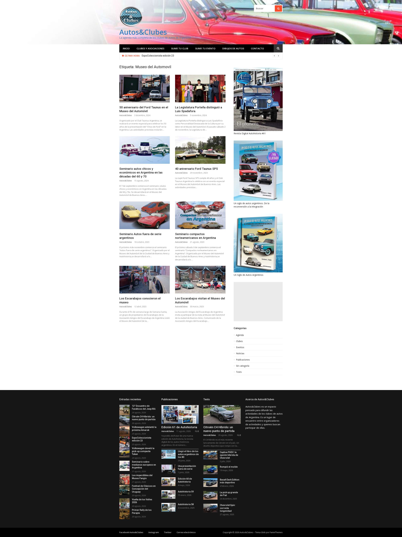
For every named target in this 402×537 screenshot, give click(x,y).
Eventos (240, 347)
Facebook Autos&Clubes (131, 532)
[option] (211, 55)
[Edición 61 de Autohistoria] (180, 414)
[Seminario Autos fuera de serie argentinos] (144, 215)
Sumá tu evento (205, 48)
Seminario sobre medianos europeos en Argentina (144, 465)
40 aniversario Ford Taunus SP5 (196, 169)
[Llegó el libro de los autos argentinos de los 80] (168, 454)
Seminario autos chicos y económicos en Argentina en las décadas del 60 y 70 (141, 172)
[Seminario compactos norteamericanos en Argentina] (200, 215)
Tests (239, 372)
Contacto (257, 48)
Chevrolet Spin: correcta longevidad (227, 508)
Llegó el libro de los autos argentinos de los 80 (188, 454)
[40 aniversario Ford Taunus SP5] (200, 150)
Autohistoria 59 (186, 491)
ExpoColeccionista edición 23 (158, 55)
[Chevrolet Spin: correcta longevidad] (210, 508)
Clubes (239, 341)
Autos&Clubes (143, 32)
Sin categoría (242, 365)
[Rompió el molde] (210, 469)
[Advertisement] (258, 301)
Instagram (153, 532)
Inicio (126, 48)
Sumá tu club (179, 48)
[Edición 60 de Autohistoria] (168, 481)
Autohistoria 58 (186, 504)
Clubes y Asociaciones (150, 48)
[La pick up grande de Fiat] (210, 495)
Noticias (240, 353)
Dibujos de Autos (233, 48)
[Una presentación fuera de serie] (168, 469)
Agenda (240, 335)
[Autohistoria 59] (168, 494)
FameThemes (276, 532)
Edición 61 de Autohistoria (179, 427)
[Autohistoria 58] (168, 507)
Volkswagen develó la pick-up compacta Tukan (143, 451)
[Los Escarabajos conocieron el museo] (144, 279)
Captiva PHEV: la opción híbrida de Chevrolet (229, 455)
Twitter (167, 532)
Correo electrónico (186, 532)
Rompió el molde (229, 467)
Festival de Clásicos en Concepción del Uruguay (144, 489)
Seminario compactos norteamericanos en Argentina (195, 236)
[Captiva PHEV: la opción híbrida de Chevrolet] (210, 455)
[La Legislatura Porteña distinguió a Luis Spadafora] (200, 88)
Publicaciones (243, 359)
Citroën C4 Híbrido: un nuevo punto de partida (218, 429)
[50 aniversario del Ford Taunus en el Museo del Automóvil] (144, 88)
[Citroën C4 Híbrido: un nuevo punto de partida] (222, 414)
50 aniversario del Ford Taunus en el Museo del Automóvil (143, 109)
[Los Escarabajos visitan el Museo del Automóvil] (200, 279)
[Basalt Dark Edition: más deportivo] (210, 482)
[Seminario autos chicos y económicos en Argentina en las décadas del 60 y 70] (144, 150)
